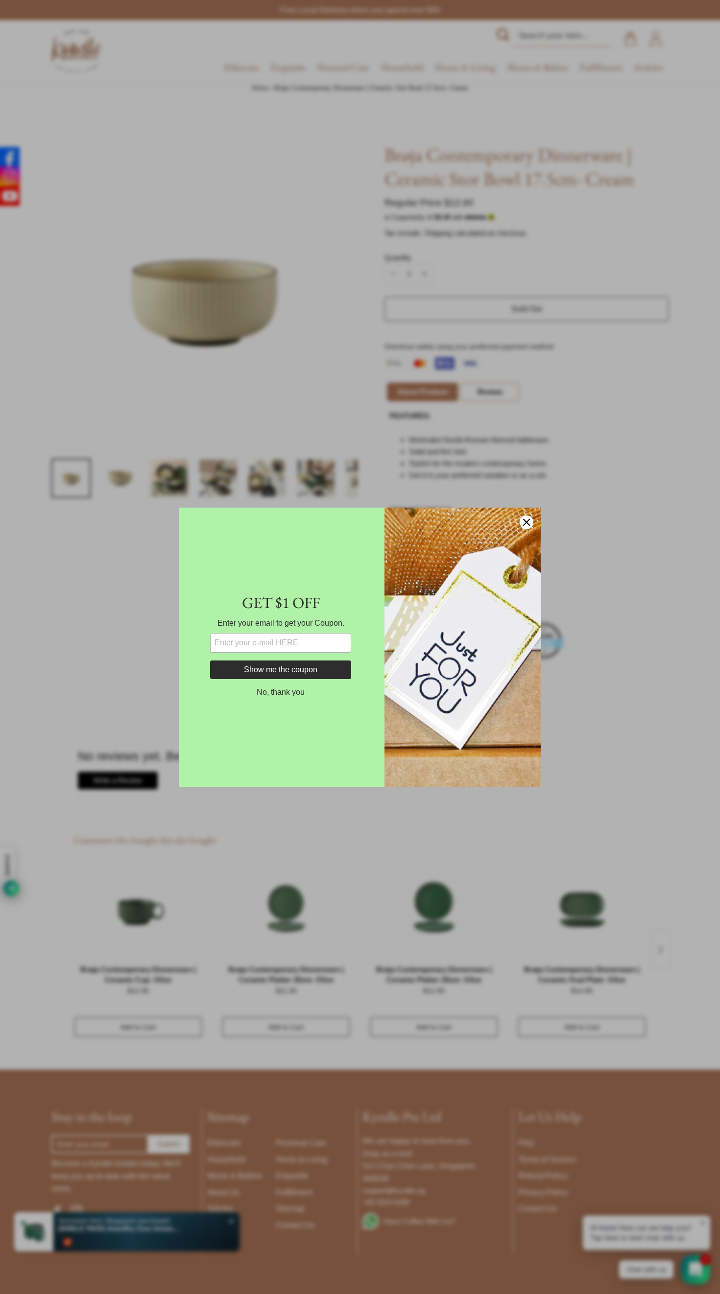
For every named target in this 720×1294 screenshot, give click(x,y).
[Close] (526, 522)
